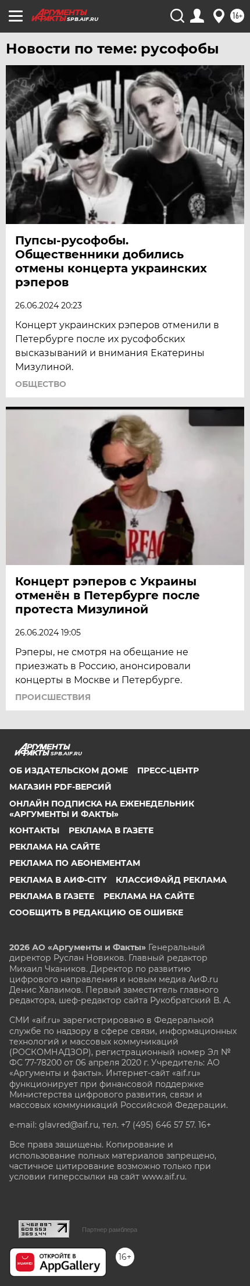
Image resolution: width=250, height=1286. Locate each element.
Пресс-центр (168, 770)
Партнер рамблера (109, 1229)
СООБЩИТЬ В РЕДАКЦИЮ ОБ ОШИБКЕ (96, 912)
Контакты (34, 830)
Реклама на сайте (54, 846)
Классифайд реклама (171, 880)
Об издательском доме (68, 770)
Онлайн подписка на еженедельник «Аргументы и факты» (101, 808)
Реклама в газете (111, 830)
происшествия (53, 697)
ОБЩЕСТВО (40, 384)
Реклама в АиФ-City (57, 880)
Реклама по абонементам (74, 863)
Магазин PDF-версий (60, 786)
